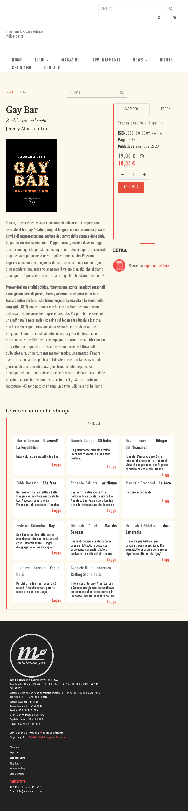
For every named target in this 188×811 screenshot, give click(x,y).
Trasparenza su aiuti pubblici (25, 723)
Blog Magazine (17, 758)
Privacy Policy (17, 768)
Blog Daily (15, 763)
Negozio (14, 752)
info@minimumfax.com (29, 791)
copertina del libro (156, 266)
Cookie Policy (17, 774)
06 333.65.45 (17, 787)
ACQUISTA (131, 187)
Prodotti (9, 92)
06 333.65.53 (35, 787)
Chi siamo (15, 747)
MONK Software (54, 733)
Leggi (56, 465)
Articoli (94, 424)
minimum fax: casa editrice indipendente (24, 34)
